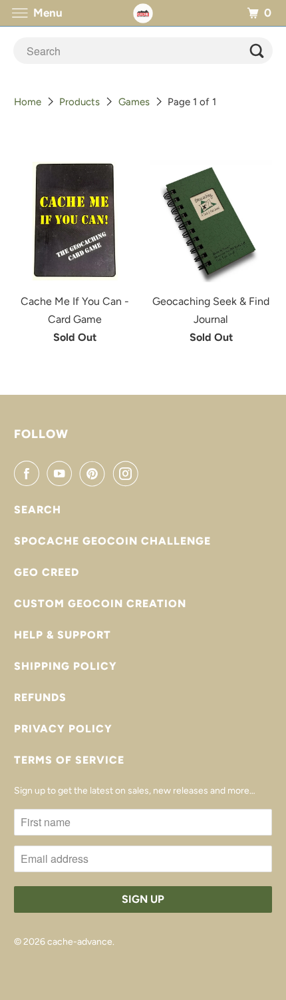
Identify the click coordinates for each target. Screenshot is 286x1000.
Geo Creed (46, 572)
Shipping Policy (65, 666)
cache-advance (79, 941)
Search (37, 509)
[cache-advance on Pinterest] (95, 473)
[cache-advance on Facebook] (29, 473)
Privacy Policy (63, 728)
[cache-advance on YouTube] (62, 473)
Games (134, 102)
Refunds (40, 697)
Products (79, 102)
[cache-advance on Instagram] (128, 473)
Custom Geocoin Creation (100, 603)
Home (27, 102)
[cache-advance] (143, 13)
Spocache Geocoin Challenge (112, 541)
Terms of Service (69, 760)
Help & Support (62, 634)
